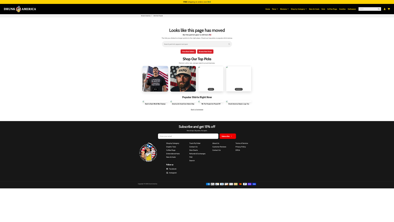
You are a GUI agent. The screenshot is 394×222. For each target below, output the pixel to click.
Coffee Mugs (332, 9)
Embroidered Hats (173, 154)
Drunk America (146, 16)
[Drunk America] (149, 152)
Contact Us (193, 147)
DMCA (237, 150)
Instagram (173, 173)
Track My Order (194, 143)
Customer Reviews (219, 147)
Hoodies (342, 9)
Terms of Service (241, 143)
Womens (283, 9)
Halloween (352, 9)
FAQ (190, 157)
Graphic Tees (171, 147)
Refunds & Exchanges (197, 154)
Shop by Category (298, 9)
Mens (274, 9)
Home (267, 9)
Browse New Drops (205, 51)
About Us (215, 143)
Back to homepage (197, 109)
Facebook (172, 169)
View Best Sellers (188, 51)
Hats (323, 9)
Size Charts (193, 150)
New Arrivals (314, 9)
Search (192, 160)
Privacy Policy (240, 147)
